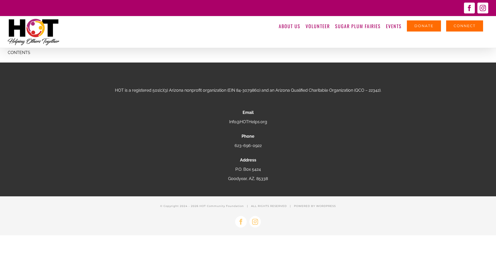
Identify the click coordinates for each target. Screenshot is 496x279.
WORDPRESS (326, 206)
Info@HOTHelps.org (248, 121)
